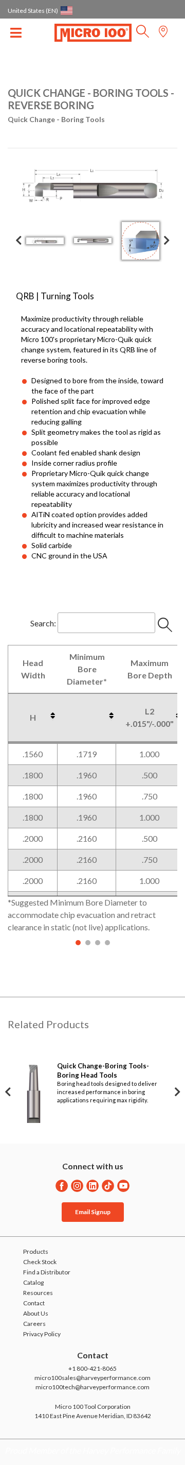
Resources (38, 1293)
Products (35, 1251)
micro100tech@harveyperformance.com (92, 1387)
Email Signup (92, 1212)
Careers (34, 1323)
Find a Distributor (46, 1272)
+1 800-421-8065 (92, 1368)
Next (166, 240)
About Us (35, 1313)
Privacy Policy (42, 1334)
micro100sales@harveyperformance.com (92, 1378)
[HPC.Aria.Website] (61, 1186)
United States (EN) (33, 10)
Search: (43, 622)
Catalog (33, 1282)
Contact (34, 1303)
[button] (142, 34)
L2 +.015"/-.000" (149, 717)
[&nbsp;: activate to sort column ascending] (87, 717)
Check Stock (40, 1262)
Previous (18, 240)
